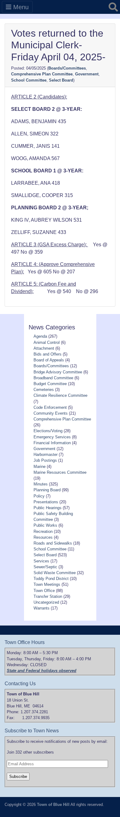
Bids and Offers (48, 354)
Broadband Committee (53, 378)
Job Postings (45, 460)
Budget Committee (50, 383)
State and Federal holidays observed (41, 670)
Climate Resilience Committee (60, 395)
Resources (43, 537)
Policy (39, 496)
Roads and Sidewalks (53, 543)
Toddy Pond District (51, 578)
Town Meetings (47, 584)
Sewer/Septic (45, 567)
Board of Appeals (49, 360)
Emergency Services (52, 437)
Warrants (42, 608)
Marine (40, 466)
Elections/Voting (48, 431)
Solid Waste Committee (55, 572)
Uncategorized (46, 602)
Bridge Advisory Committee (58, 372)
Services (41, 561)
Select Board (61, 80)
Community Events (51, 413)
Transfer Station (48, 596)
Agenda (40, 336)
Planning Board (47, 490)
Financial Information (52, 443)
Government (86, 74)
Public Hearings (48, 507)
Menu (20, 7)
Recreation (43, 531)
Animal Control (47, 342)
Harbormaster (46, 454)
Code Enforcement (50, 407)
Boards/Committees (67, 68)
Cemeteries (44, 389)
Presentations (46, 502)
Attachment (44, 348)
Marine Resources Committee (60, 472)
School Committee (28, 80)
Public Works (45, 525)
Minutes (41, 484)
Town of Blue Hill (53, 804)
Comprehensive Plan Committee (42, 74)
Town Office (44, 590)
